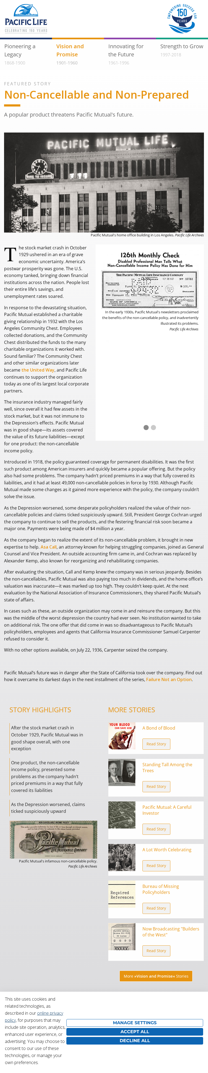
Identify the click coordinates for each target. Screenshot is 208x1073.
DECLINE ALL (135, 1040)
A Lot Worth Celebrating (166, 850)
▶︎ (195, 341)
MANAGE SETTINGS (135, 1022)
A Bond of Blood (158, 728)
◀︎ (109, 341)
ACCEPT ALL (135, 1031)
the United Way (37, 370)
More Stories (156, 976)
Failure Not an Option (169, 679)
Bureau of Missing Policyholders (160, 889)
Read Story (156, 743)
